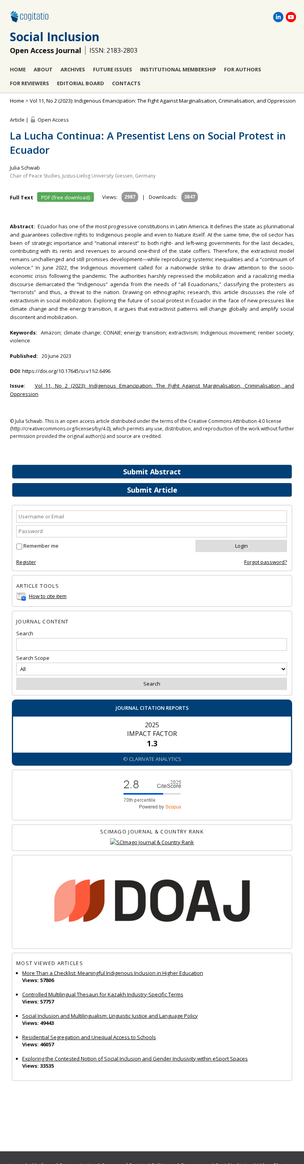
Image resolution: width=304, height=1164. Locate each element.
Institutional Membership (178, 69)
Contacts (126, 83)
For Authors (242, 69)
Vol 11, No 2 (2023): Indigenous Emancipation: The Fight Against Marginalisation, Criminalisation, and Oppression (163, 100)
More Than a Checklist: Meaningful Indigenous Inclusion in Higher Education (112, 973)
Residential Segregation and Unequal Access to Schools (89, 1037)
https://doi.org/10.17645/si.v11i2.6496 (66, 371)
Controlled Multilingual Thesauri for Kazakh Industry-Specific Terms (102, 994)
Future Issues (112, 69)
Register (26, 562)
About (43, 69)
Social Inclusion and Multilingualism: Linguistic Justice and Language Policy (110, 1015)
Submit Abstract (152, 471)
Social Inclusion (54, 36)
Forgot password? (265, 562)
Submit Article (152, 490)
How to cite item (47, 596)
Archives (73, 69)
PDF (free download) (65, 197)
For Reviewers (29, 83)
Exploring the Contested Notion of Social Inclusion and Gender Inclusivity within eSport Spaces (135, 1058)
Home (18, 69)
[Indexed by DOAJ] (152, 901)
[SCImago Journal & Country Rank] (152, 842)
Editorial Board (80, 83)
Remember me (41, 545)
